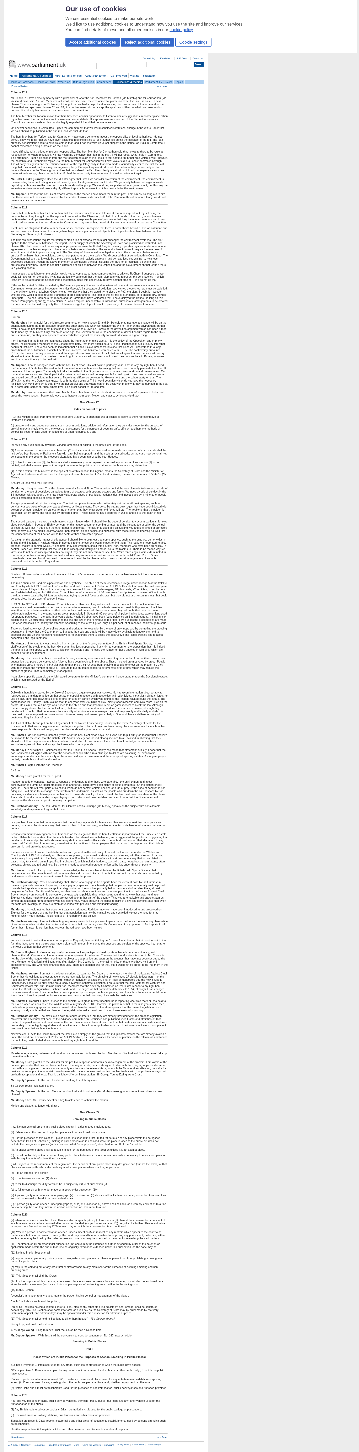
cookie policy (181, 29)
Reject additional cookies (147, 42)
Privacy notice (123, 1445)
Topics (179, 82)
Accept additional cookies (92, 42)
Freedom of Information (59, 1445)
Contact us (198, 58)
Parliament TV (153, 82)
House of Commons (22, 82)
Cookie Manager (154, 1445)
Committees (104, 82)
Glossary (26, 1445)
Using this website (91, 1445)
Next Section (17, 1437)
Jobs (76, 1445)
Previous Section (19, 86)
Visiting (134, 75)
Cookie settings (193, 42)
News (168, 82)
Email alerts (166, 58)
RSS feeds (182, 58)
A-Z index (13, 1445)
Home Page (161, 86)
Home (14, 75)
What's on (64, 82)
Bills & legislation (83, 82)
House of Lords (46, 82)
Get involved (119, 75)
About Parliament (96, 75)
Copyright (109, 1445)
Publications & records (128, 82)
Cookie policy (138, 1445)
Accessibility (149, 58)
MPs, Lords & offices (68, 75)
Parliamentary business (36, 75)
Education (149, 75)
